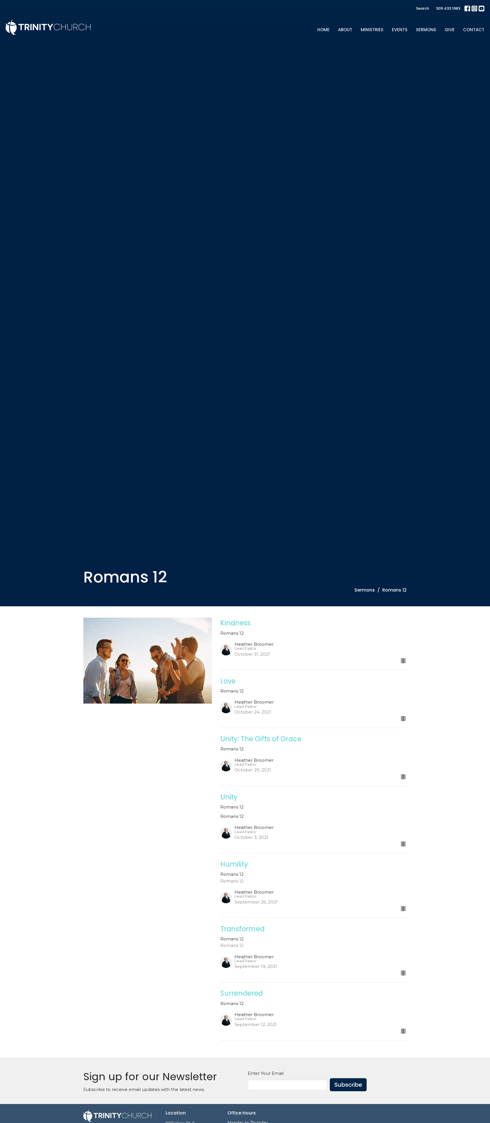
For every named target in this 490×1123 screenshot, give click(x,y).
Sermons (426, 30)
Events (399, 30)
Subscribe (348, 1085)
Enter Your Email (266, 1073)
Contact (473, 30)
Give (450, 30)
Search (422, 8)
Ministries (372, 30)
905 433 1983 (448, 8)
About (345, 30)
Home (323, 30)
